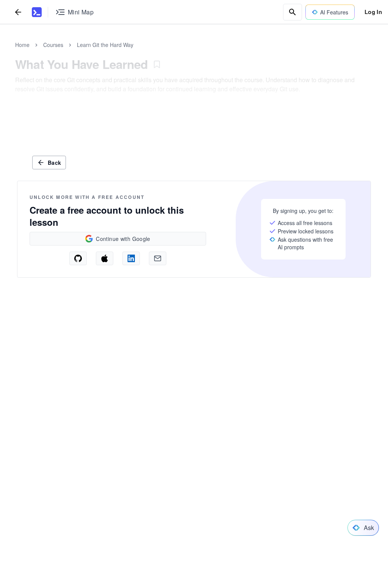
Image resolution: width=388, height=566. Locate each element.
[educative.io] (37, 12)
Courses (53, 44)
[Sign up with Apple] (104, 258)
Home (22, 44)
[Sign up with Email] (157, 258)
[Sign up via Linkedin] (131, 258)
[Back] (18, 12)
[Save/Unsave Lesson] (157, 64)
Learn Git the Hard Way (105, 44)
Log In (373, 12)
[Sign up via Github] (78, 258)
